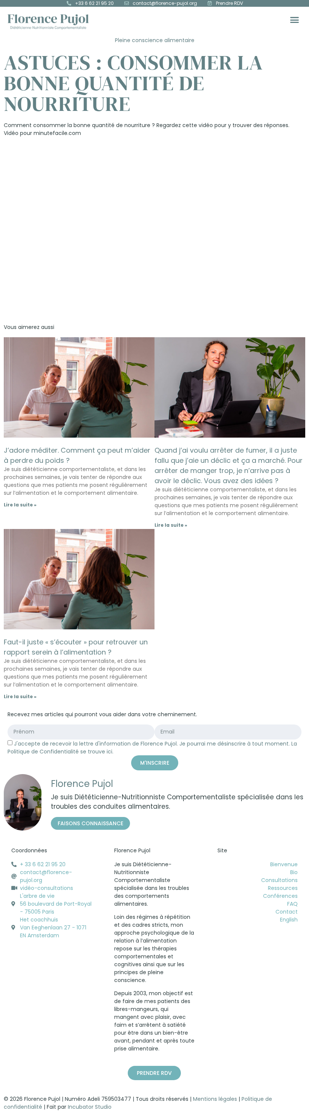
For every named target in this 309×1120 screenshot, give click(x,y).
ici (109, 751)
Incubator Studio (90, 1107)
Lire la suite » (20, 505)
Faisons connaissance (90, 823)
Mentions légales (215, 1099)
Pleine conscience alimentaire (154, 40)
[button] (295, 20)
